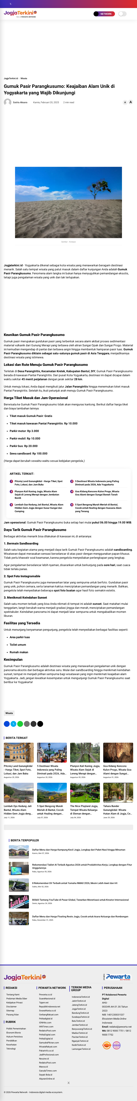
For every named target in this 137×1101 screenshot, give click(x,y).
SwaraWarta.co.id (47, 1010)
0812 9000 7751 (115, 1030)
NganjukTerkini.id (80, 1041)
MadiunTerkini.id (79, 1033)
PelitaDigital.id (46, 1038)
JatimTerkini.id (79, 1001)
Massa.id (43, 1066)
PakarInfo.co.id (46, 1050)
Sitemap (10, 1010)
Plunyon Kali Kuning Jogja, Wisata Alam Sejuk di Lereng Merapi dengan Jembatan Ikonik (37, 494)
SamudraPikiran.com (49, 1042)
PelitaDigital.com (47, 1034)
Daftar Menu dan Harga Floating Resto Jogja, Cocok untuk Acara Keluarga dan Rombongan (80, 916)
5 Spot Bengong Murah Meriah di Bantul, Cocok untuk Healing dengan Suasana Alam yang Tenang (98, 507)
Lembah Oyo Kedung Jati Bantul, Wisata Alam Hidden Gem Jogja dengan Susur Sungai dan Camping (39, 507)
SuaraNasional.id (47, 998)
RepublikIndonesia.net (49, 1006)
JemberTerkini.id (80, 1025)
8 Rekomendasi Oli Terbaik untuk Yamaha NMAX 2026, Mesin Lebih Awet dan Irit (74, 883)
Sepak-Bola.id (45, 1074)
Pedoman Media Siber (16, 998)
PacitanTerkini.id (80, 1037)
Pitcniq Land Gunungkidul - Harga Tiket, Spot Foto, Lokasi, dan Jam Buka (38, 483)
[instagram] (15, 4)
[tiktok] (25, 4)
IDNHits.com (45, 1022)
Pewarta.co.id (45, 994)
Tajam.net (43, 1002)
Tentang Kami (12, 994)
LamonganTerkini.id (81, 1049)
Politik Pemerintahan (16, 1028)
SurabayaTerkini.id (80, 1017)
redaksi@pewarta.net (120, 1026)
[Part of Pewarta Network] (117, 979)
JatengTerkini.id (79, 1005)
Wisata (24, 78)
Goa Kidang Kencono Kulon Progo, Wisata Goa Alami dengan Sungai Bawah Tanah (97, 493)
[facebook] (5, 4)
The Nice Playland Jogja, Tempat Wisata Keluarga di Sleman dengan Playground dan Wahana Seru (84, 810)
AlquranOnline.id (46, 1078)
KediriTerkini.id (79, 1045)
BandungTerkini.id (80, 1013)
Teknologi (11, 1048)
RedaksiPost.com (47, 1030)
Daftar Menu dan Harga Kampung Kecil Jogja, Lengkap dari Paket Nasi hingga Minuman (78, 849)
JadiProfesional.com (49, 1054)
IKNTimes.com (46, 1026)
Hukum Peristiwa (14, 1036)
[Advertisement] (68, 48)
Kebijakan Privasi (14, 1002)
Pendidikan (11, 1040)
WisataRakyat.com (48, 1046)
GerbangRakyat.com (48, 1014)
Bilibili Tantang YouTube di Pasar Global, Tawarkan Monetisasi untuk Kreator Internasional (80, 899)
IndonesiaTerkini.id (81, 997)
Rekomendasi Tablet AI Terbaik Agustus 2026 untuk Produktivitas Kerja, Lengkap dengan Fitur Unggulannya (82, 866)
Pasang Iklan (12, 1014)
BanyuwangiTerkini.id (82, 1029)
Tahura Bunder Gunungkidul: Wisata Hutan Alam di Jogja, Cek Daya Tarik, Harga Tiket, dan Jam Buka (117, 810)
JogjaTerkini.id (11, 78)
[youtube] (20, 4)
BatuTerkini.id (78, 1021)
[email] (33, 724)
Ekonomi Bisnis (13, 1032)
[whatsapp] (20, 724)
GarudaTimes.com (48, 1070)
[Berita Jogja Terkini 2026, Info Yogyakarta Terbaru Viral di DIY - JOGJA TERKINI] (20, 16)
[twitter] (10, 4)
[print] (27, 724)
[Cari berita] (132, 4)
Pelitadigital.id (45, 1018)
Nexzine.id (44, 1058)
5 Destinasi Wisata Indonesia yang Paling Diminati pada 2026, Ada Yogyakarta (97, 483)
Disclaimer (11, 1006)
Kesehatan (11, 1044)
